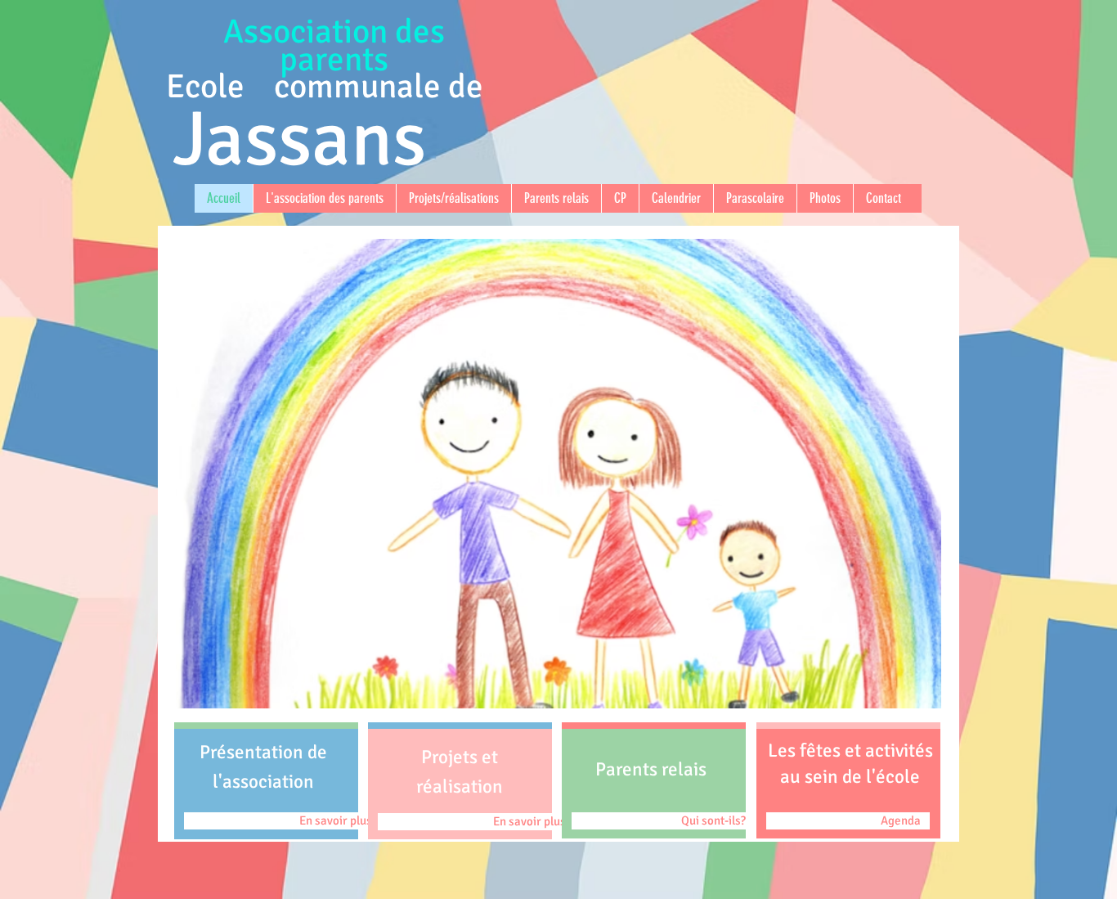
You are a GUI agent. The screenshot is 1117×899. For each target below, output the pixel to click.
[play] (907, 694)
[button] (558, 473)
